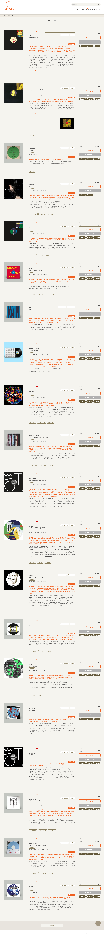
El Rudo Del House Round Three (38, 801)
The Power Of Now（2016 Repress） (39, 528)
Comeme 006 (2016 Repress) (37, 577)
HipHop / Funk (32, 13)
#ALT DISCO (42, 214)
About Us (12, 933)
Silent (30, 186)
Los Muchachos (33, 666)
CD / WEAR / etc (62, 13)
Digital (81, 13)
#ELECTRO (32, 76)
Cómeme (32, 40)
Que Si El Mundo (33, 91)
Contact (31, 933)
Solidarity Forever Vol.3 (35, 270)
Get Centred (32, 229)
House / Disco (8, 13)
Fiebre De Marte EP (34, 150)
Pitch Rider (32, 710)
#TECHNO (32, 255)
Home (5, 933)
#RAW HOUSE (33, 378)
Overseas (24, 933)
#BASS (47, 255)
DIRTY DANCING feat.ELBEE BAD (38, 437)
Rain (30, 309)
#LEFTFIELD (40, 76)
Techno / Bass (20, 13)
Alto (30, 627)
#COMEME (32, 135)
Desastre (31, 393)
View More (51, 926)
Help (17, 933)
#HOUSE (32, 171)
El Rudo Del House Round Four (37, 845)
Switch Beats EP (33, 37)
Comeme (32, 152)
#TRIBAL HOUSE (33, 465)
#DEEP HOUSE (41, 294)
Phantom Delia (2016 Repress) (37, 480)
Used (73, 13)
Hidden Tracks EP (34, 350)
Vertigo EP (32, 888)
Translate (72, 44)
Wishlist (90, 38)
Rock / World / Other (47, 13)
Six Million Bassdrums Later (36, 755)
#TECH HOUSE (33, 214)
